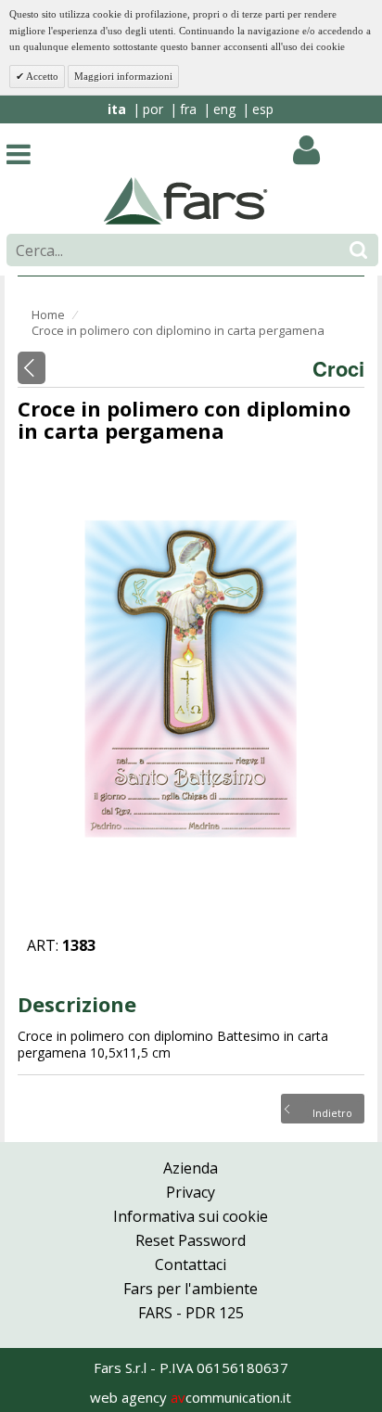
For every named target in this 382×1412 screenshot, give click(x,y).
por (153, 109)
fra (188, 109)
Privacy (190, 1192)
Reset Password (190, 1240)
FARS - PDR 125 (191, 1313)
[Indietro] (31, 368)
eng (224, 109)
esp (263, 109)
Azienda (190, 1168)
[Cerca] (358, 250)
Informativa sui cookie (190, 1216)
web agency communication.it (190, 1397)
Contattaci (190, 1264)
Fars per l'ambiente (190, 1288)
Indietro (332, 1111)
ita (117, 109)
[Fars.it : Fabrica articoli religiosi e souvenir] (186, 199)
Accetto (41, 76)
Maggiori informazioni (123, 76)
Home (48, 314)
